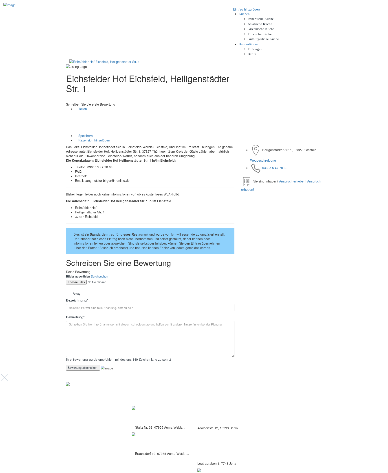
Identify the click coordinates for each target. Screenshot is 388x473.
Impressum (284, 404)
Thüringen (255, 49)
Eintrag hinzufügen (246, 9)
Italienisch (204, 443)
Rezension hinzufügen (93, 140)
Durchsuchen (99, 276)
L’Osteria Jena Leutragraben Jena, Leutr (224, 453)
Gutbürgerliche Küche (263, 39)
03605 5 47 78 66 (274, 167)
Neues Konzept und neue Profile (297, 409)
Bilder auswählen (78, 276)
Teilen (82, 108)
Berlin (252, 54)
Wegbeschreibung (263, 160)
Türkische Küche (260, 34)
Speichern (85, 135)
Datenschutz (284, 399)
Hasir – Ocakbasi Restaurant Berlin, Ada (225, 418)
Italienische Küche (261, 19)
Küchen (244, 14)
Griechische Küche (261, 29)
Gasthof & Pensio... (150, 415)
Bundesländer (248, 44)
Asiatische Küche (260, 24)
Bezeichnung (77, 300)
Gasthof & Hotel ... (149, 442)
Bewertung (75, 317)
